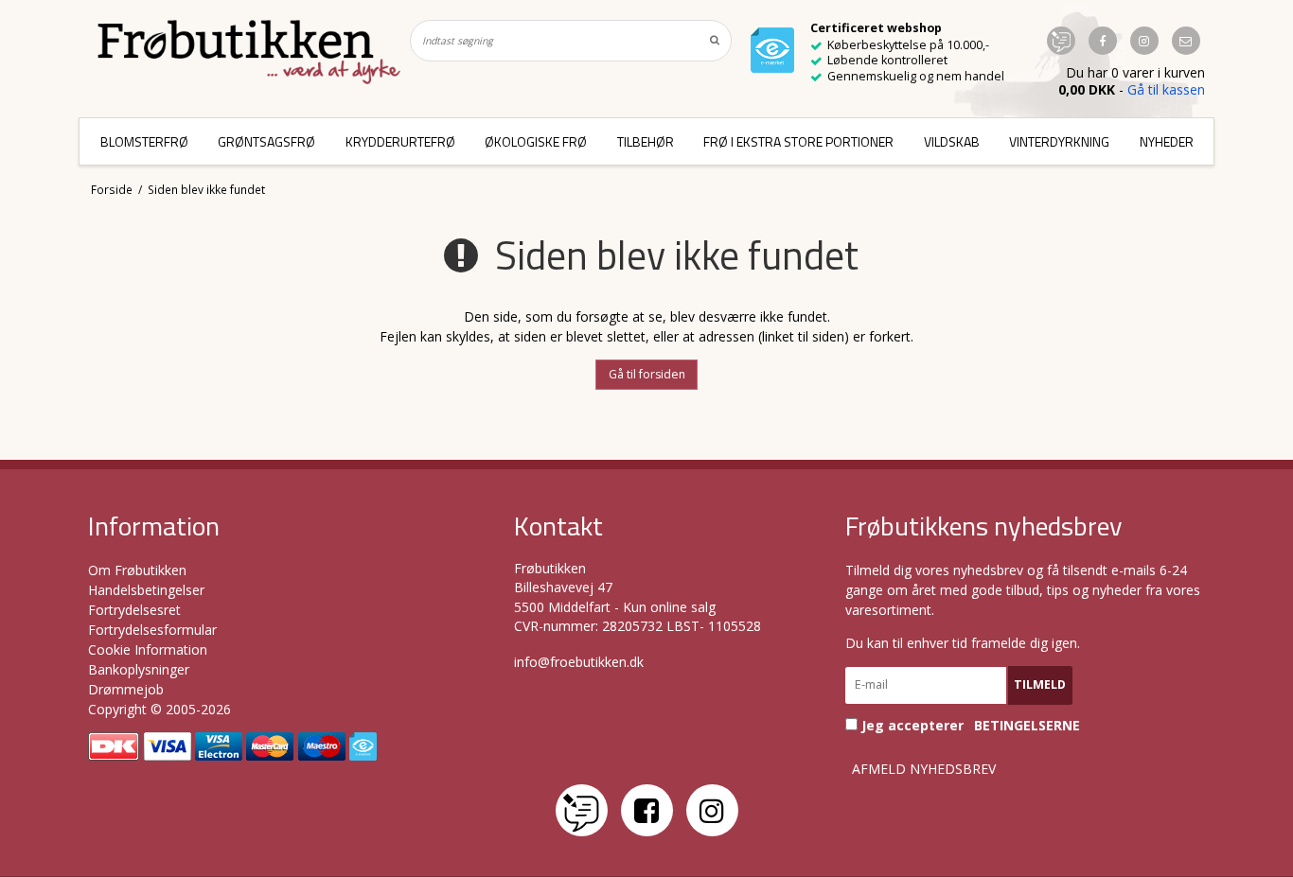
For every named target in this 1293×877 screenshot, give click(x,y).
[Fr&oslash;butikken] (248, 52)
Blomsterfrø (144, 141)
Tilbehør (645, 141)
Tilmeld (1040, 684)
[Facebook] (647, 810)
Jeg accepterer (969, 725)
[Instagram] (712, 810)
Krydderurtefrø (400, 141)
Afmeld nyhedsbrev (924, 769)
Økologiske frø (536, 141)
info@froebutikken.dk (579, 662)
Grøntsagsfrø (266, 141)
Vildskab (952, 141)
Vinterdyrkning (1059, 141)
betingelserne (1027, 725)
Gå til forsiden (647, 374)
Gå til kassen (1166, 89)
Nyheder (1167, 141)
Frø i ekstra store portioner (798, 141)
